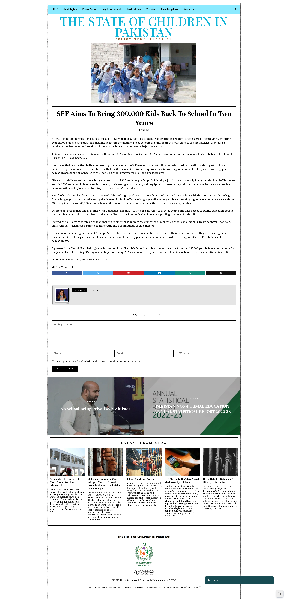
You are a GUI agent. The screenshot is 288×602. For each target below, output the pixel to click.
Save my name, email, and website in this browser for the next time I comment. (98, 361)
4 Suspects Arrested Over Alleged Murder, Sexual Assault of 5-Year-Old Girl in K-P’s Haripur (104, 483)
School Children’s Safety (140, 479)
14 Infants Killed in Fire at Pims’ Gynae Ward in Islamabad (64, 482)
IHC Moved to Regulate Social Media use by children (182, 480)
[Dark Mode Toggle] (280, 593)
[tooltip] (67, 273)
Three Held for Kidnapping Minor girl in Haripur (218, 480)
